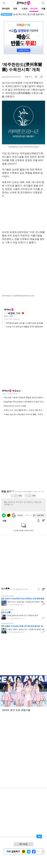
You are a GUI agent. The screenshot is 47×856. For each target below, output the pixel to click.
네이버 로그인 (4, 515)
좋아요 (22, 313)
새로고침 (22, 391)
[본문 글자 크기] (41, 77)
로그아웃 (20, 515)
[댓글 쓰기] (28, 77)
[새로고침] (39, 589)
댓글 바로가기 (39, 837)
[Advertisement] (23, 214)
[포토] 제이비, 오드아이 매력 (15, 405)
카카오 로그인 (9, 515)
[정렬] (44, 589)
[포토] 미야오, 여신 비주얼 (24, 14)
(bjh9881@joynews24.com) (24, 296)
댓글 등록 (40, 515)
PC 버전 (23, 844)
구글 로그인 (14, 515)
